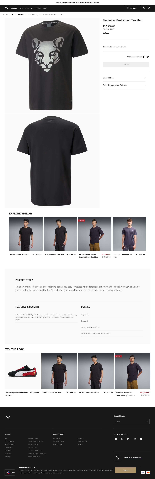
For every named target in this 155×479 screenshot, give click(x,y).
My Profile (8, 453)
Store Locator (9, 441)
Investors (80, 438)
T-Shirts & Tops (33, 15)
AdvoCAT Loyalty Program (37, 453)
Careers (80, 444)
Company (56, 438)
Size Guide (8, 450)
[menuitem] (14, 8)
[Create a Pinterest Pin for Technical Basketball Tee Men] (147, 56)
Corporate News (58, 441)
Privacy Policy (33, 444)
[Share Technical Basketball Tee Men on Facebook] (144, 56)
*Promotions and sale (35, 441)
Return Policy (33, 438)
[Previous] (12, 238)
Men (13, 15)
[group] (26, 238)
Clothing (21, 15)
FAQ (6, 438)
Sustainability (82, 441)
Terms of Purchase (34, 450)
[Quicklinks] (149, 8)
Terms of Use (32, 447)
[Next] (142, 238)
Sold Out (126, 65)
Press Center (57, 444)
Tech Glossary (9, 444)
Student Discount (34, 456)
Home (5, 15)
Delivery (7, 456)
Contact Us (8, 447)
